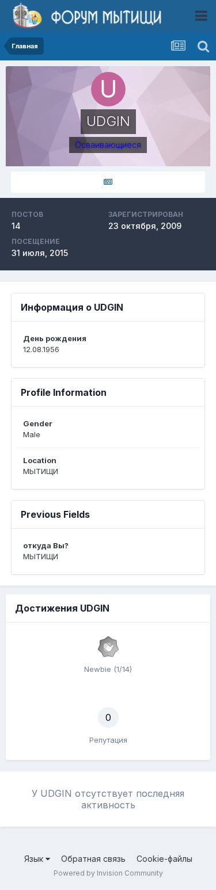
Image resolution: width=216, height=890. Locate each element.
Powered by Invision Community (108, 873)
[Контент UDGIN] (108, 182)
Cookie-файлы (164, 859)
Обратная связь (93, 859)
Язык (35, 859)
